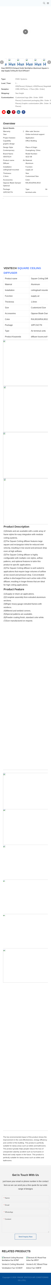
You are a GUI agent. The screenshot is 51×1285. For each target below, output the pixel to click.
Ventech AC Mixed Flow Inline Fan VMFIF (36, 1266)
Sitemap (29, 1280)
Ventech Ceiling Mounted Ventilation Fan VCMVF (13, 1266)
